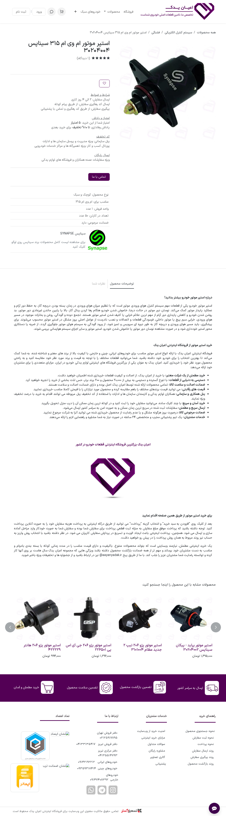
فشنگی (155, 32)
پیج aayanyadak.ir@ (114, 555)
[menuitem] (128, 12)
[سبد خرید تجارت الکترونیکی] (61, 12)
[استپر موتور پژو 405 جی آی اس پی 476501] (188, 617)
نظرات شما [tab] (98, 283)
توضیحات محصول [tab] (122, 283)
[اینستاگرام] (113, 790)
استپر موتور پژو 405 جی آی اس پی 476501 (189, 647)
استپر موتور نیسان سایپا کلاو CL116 (141, 647)
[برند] (98, 240)
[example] (102, 790)
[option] (113, 627)
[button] (51, 12)
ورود (39, 11)
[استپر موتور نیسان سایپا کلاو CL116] (138, 617)
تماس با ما (99, 177)
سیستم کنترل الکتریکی (178, 32)
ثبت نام (21, 11)
